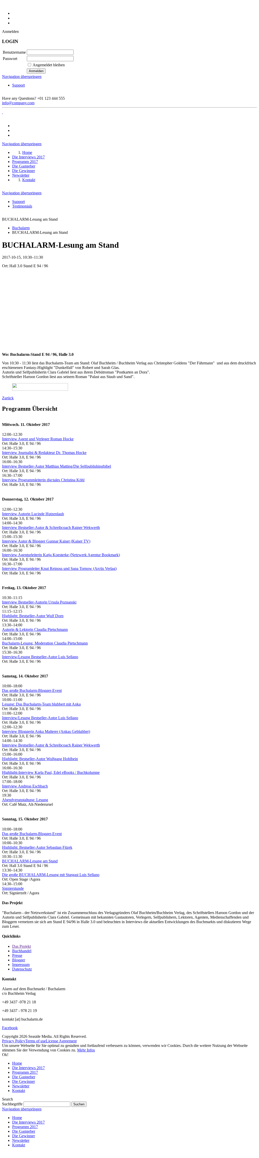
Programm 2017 (25, 1072)
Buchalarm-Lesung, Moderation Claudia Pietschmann (45, 643)
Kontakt (18, 1090)
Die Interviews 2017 (28, 1068)
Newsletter (20, 1086)
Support (18, 85)
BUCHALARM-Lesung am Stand (30, 861)
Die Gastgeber (23, 1077)
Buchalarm (21, 228)
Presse (17, 955)
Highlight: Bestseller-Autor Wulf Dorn (32, 616)
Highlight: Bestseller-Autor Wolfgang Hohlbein (40, 759)
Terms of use (35, 1041)
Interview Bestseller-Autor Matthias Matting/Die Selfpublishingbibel (56, 466)
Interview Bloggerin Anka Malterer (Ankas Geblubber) (46, 731)
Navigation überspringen (21, 76)
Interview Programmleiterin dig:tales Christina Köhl (43, 480)
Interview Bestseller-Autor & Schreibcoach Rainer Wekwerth (51, 527)
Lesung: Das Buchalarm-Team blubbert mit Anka (41, 704)
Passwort (10, 58)
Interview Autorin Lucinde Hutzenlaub (33, 514)
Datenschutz (22, 969)
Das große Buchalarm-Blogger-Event (32, 690)
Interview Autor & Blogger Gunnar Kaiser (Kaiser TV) (46, 541)
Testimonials (22, 206)
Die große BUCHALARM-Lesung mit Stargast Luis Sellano (50, 875)
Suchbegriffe (12, 1104)
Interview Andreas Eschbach (25, 786)
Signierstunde (13, 888)
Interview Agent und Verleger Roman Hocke (38, 439)
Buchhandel (21, 951)
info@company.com (18, 103)
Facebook (10, 1028)
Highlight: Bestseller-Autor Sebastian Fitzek (37, 847)
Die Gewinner (23, 1081)
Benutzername (14, 52)
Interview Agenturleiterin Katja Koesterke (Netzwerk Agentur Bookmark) (61, 555)
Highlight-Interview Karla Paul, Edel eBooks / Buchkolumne (51, 772)
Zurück (8, 398)
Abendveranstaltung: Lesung (25, 800)
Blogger (18, 960)
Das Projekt (21, 946)
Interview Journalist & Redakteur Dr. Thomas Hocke (44, 452)
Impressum (21, 964)
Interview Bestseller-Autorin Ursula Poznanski (39, 602)
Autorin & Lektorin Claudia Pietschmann (35, 629)
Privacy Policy (13, 1041)
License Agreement (61, 1041)
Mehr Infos (86, 1050)
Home (17, 1063)
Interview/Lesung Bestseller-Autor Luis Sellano (40, 657)
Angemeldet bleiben (49, 65)
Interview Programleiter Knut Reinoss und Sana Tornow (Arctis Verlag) (59, 568)
